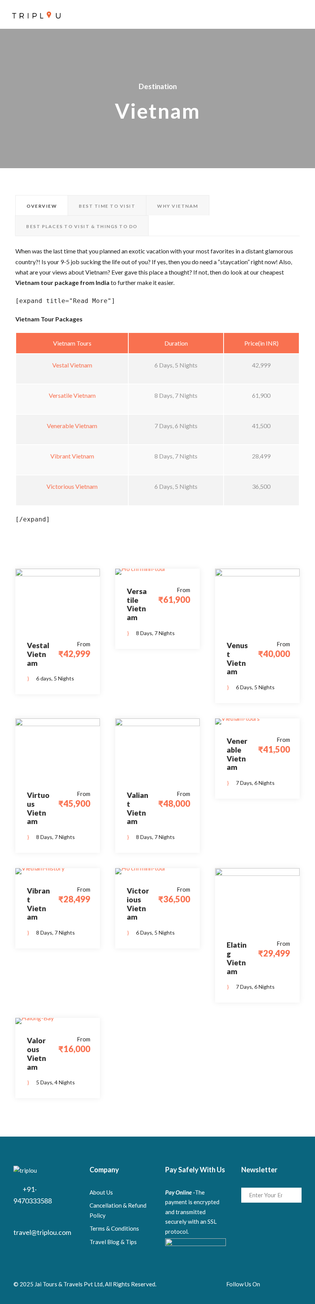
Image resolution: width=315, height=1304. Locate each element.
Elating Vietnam (237, 957)
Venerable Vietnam (72, 425)
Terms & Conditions (114, 1228)
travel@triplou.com (42, 1232)
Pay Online (178, 1192)
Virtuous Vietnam (38, 808)
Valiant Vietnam (137, 808)
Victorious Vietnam (72, 486)
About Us (101, 1192)
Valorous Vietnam (36, 1053)
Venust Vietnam (237, 658)
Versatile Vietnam (72, 395)
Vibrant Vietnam (72, 456)
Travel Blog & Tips (113, 1241)
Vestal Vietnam (72, 365)
